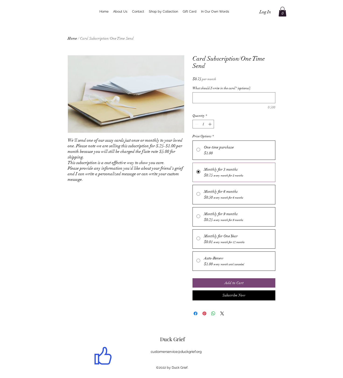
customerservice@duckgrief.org (176, 352)
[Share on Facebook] (195, 313)
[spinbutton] (203, 124)
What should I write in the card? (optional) (221, 88)
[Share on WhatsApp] (213, 313)
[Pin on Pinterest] (204, 313)
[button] (282, 12)
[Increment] (210, 124)
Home (72, 38)
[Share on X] (222, 313)
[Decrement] (196, 124)
